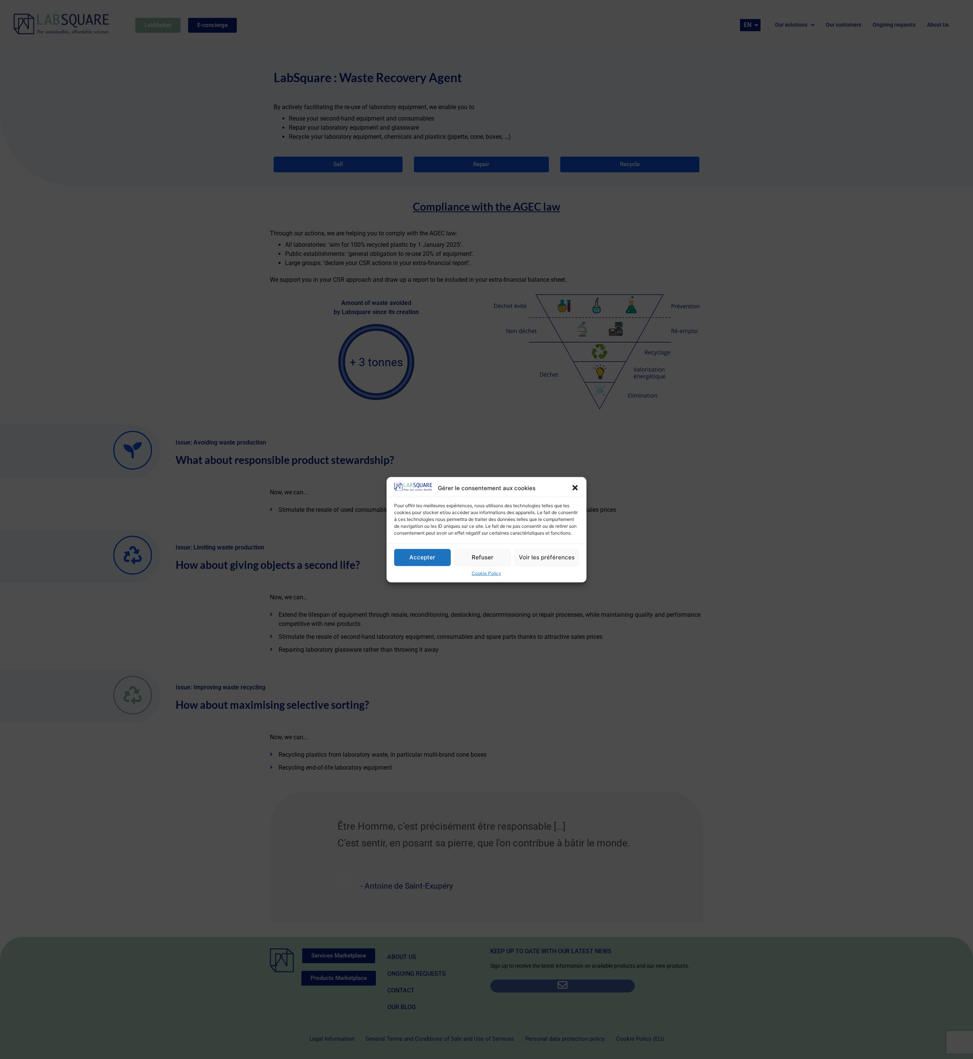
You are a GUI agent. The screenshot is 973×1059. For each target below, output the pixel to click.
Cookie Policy (486, 573)
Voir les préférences (547, 556)
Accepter (422, 556)
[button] (575, 488)
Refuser (482, 556)
